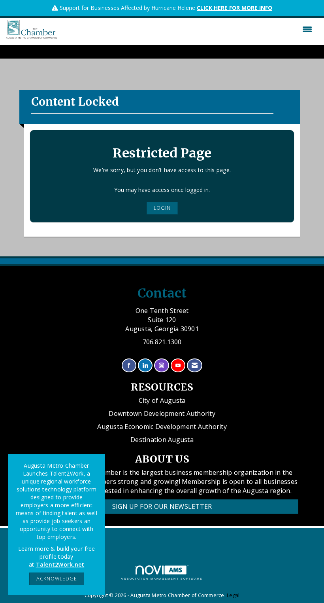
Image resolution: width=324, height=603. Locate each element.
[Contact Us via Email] (194, 365)
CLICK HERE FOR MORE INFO (234, 7)
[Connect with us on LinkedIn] (145, 365)
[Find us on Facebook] (129, 365)
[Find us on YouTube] (178, 365)
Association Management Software (162, 578)
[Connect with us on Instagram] (161, 365)
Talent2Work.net (60, 564)
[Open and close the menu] (186, 29)
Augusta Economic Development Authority (162, 426)
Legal (233, 595)
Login (162, 208)
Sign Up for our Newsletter (162, 506)
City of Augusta (162, 400)
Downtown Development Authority (162, 413)
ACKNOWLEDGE (56, 578)
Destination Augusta (162, 439)
